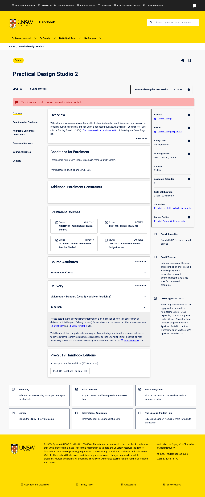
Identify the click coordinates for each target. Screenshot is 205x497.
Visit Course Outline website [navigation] (171, 221)
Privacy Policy (87, 484)
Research (106, 5)
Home (12, 46)
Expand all (140, 261)
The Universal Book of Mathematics (99, 130)
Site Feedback (174, 484)
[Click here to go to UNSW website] (21, 24)
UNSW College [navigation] (165, 118)
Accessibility (130, 484)
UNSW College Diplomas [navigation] (170, 131)
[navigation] (70, 371)
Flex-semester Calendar (128, 5)
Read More (141, 138)
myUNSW (59, 326)
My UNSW (47, 5)
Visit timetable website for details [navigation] (174, 208)
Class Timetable (155, 5)
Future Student (87, 5)
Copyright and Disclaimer (36, 484)
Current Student (66, 5)
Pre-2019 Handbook (25, 5)
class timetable (79, 326)
